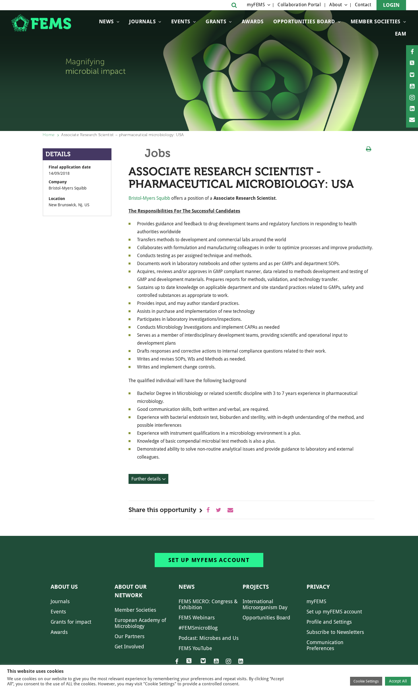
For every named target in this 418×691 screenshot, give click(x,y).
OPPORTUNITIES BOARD (304, 21)
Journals (142, 21)
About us (64, 586)
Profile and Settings (329, 622)
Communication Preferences (325, 645)
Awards (253, 21)
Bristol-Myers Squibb (149, 198)
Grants (216, 21)
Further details (146, 479)
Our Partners (129, 636)
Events (180, 21)
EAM (400, 34)
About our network (131, 591)
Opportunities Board (266, 618)
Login (391, 5)
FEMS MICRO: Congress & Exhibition (208, 604)
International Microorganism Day (265, 604)
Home (49, 134)
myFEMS (256, 4)
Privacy (318, 586)
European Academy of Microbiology (140, 623)
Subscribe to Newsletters (335, 632)
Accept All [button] (398, 681)
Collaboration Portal (299, 4)
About (335, 4)
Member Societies (375, 21)
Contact (363, 4)
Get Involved (129, 647)
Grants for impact (71, 622)
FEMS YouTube (195, 648)
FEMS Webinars (197, 618)
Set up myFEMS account (209, 560)
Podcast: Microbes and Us (209, 638)
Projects (256, 586)
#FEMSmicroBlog (198, 628)
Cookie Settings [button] (366, 681)
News (106, 21)
